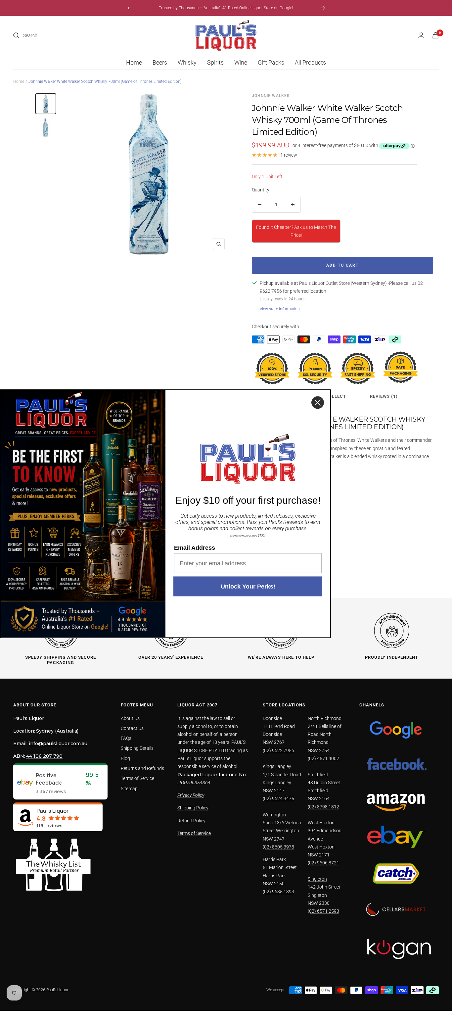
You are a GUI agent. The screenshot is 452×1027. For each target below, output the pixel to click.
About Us (130, 718)
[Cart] (435, 35)
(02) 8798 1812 (323, 806)
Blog (125, 758)
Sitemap (129, 788)
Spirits (215, 62)
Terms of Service (137, 778)
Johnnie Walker (271, 95)
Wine (240, 62)
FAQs (126, 738)
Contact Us (132, 728)
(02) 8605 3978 (278, 846)
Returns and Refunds (142, 768)
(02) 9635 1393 (278, 891)
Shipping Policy (192, 807)
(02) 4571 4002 (323, 758)
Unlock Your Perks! (248, 586)
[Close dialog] (317, 402)
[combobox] (72, 35)
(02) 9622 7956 (278, 750)
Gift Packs (271, 62)
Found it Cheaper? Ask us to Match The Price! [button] (296, 231)
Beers (160, 62)
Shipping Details (137, 748)
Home (134, 62)
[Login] (421, 35)
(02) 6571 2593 (323, 911)
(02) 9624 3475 (278, 798)
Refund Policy (191, 820)
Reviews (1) (384, 396)
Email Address (194, 547)
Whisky (187, 62)
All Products (310, 62)
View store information (280, 309)
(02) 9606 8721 (323, 862)
